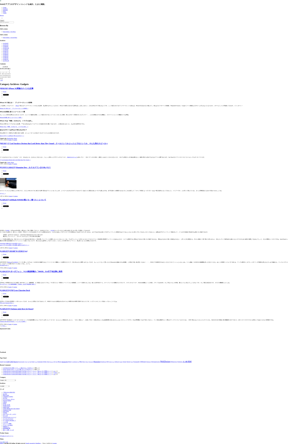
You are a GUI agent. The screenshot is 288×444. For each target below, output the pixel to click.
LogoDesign (74, 361)
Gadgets (15, 140)
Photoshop (96, 362)
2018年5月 (5, 56)
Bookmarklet (10, 138)
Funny (33, 361)
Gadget (8, 162)
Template (120, 361)
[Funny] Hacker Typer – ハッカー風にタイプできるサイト (18, 369)
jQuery (70, 361)
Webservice (174, 361)
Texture (124, 361)
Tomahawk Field (7, 410)
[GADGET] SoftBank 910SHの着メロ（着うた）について (23, 200)
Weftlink (5, 412)
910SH (7, 230)
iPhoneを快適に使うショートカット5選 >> (11, 117)
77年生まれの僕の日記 (9, 392)
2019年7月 (5, 51)
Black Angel (6, 395)
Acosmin (54, 443)
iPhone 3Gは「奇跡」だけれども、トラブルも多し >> (14, 126)
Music (12, 162)
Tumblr (4, 13)
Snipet (113, 361)
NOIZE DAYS (6, 406)
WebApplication (155, 361)
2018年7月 (5, 53)
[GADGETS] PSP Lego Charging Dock (15, 290)
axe (54, 371)
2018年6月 (5, 54)
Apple (1, 361)
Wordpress (179, 361)
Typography (136, 361)
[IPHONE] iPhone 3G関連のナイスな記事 (16, 88)
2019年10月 (6, 48)
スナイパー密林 (7, 423)
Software (117, 361)
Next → (5, 325)
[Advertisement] (11, 340)
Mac (78, 361)
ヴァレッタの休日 (8, 425)
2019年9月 (5, 49)
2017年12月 (6, 60)
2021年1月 (5, 45)
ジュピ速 (5, 422)
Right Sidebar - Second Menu (10, 37)
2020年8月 (5, 46)
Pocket (4, 91)
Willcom (9, 262)
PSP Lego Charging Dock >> (7, 303)
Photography (91, 361)
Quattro (10, 140)
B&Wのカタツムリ (72, 157)
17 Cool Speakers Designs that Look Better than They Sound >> (15, 160)
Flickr (4, 11)
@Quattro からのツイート (6, 436)
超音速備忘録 (6, 428)
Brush (5, 361)
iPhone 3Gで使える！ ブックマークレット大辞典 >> (14, 108)
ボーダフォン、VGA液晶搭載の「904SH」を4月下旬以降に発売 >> (18, 284)
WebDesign (165, 361)
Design (16, 361)
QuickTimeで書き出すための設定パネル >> (11, 243)
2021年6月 (5, 43)
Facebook (5, 9)
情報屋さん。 (6, 426)
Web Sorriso (6, 411)
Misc (80, 361)
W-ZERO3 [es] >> (4, 265)
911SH (52, 230)
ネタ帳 (185, 362)
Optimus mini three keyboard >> (7, 321)
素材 (190, 362)
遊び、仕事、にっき (8, 430)
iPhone (17, 105)
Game (36, 361)
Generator (40, 361)
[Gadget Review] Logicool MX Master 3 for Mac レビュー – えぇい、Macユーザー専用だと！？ (27, 371)
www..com (4, 442)
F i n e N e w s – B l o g (8, 399)
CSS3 (11, 362)
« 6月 (1, 80)
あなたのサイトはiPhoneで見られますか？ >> (12, 135)
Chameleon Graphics (8, 396)
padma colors (6, 407)
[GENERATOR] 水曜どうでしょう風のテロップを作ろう (18, 368)
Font (30, 361)
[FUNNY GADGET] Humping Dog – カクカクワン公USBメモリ (25, 167)
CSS (7, 362)
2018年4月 (5, 57)
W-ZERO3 (15, 262)
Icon (48, 361)
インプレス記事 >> (21, 321)
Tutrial (128, 361)
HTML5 (45, 361)
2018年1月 (5, 59)
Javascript (65, 361)
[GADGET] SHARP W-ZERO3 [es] (13, 251)
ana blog (5, 394)
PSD (107, 361)
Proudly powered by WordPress (33, 443)
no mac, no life (6, 404)
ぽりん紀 (5, 415)
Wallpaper (148, 361)
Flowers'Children (7, 400)
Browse (2, 15)
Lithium (5, 402)
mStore (4, 403)
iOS (54, 361)
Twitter (4, 7)
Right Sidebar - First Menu (9, 31)
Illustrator (51, 361)
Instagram (5, 10)
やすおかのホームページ (9, 417)
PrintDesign (103, 361)
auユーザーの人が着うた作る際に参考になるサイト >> (14, 245)
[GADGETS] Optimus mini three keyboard (16, 309)
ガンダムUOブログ (8, 419)
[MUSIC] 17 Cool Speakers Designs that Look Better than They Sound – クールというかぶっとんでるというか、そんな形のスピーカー (54, 143)
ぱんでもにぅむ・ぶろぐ (9, 414)
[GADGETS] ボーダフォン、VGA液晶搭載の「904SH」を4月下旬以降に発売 (31, 271)
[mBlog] (0, 0)
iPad (56, 361)
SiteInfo (110, 361)
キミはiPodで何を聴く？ (9, 420)
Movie (83, 361)
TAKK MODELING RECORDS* (11, 408)
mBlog (1, 443)
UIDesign (143, 361)
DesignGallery (21, 361)
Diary (26, 361)
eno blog (5, 398)
